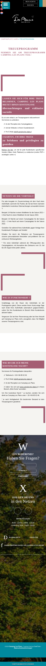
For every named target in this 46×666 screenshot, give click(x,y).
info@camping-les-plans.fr (23, 379)
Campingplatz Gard (9, 39)
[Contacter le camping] (41, 3)
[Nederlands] (1, 14)
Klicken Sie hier (7, 150)
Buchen (30, 5)
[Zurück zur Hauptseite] (23, 18)
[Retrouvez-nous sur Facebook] (17, 510)
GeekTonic (37, 646)
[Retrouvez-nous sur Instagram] (28, 510)
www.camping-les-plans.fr (29, 387)
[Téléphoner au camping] (44, 3)
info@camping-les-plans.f (23, 132)
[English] (1, 10)
